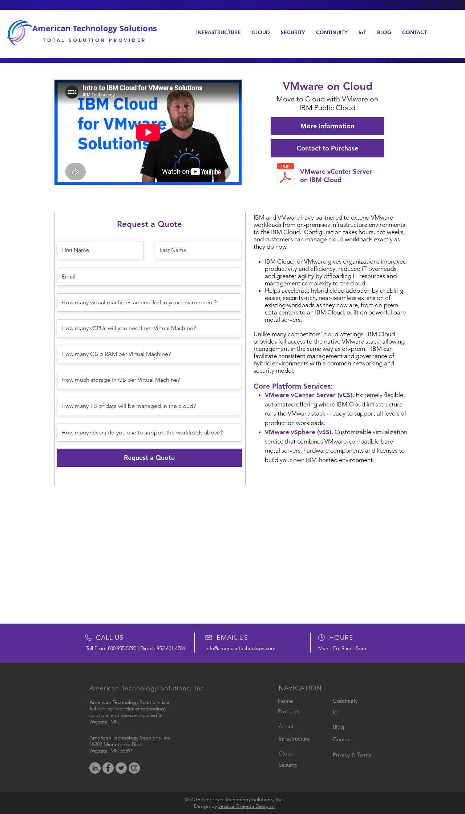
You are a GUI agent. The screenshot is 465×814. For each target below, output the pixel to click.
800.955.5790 (122, 648)
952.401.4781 (171, 648)
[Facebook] (108, 768)
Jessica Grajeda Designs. (246, 806)
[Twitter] (121, 768)
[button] (218, 32)
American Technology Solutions (94, 28)
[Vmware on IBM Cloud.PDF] (285, 175)
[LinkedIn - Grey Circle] (95, 768)
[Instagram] (134, 768)
